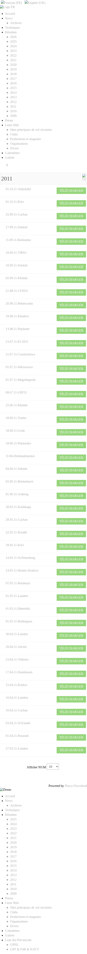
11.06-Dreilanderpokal (20, 456)
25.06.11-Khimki (17, 405)
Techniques (12, 27)
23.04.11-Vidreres (17, 659)
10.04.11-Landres (17, 697)
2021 (13, 60)
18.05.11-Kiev (15, 545)
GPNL (14, 944)
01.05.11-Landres (17, 596)
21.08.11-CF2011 (17, 290)
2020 (13, 64)
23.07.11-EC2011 (17, 341)
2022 (13, 55)
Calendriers (12, 153)
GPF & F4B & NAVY (24, 949)
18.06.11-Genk (15, 430)
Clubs (14, 134)
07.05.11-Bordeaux (18, 583)
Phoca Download (76, 785)
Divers (14, 148)
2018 (13, 74)
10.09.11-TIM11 (16, 252)
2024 (13, 46)
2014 (13, 92)
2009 (13, 115)
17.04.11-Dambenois (19, 672)
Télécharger (71, 190)
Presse (9, 120)
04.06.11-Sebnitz (16, 468)
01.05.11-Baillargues (19, 621)
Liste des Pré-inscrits (18, 940)
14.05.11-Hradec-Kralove (22, 570)
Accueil (10, 13)
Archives (16, 23)
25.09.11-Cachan (17, 214)
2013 (13, 97)
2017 (13, 78)
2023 (13, 50)
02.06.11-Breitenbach (19, 481)
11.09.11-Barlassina (18, 240)
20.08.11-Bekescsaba (19, 303)
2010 (13, 111)
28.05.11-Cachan (17, 519)
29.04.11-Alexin (16, 646)
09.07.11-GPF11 (16, 392)
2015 (13, 88)
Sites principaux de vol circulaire (31, 129)
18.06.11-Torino (16, 418)
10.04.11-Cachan (17, 710)
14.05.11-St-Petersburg (20, 557)
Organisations (19, 143)
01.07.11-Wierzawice (19, 367)
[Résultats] (84, 177)
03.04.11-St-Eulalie (18, 723)
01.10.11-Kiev (15, 201)
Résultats (11, 32)
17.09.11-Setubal (16, 227)
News (9, 18)
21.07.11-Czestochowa (20, 354)
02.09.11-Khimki (17, 278)
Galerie (9, 157)
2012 (13, 102)
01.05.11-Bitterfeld (18, 608)
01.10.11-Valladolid (18, 189)
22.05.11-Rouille (16, 532)
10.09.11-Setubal (16, 265)
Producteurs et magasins (25, 139)
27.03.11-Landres (17, 748)
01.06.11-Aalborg (17, 494)
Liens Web (12, 125)
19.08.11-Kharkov (17, 316)
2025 (13, 41)
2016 (13, 83)
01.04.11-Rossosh (17, 735)
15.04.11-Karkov (17, 685)
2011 (13, 106)
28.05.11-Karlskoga (18, 507)
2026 (13, 37)
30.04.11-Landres (17, 634)
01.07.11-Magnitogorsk (21, 379)
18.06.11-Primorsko (18, 443)
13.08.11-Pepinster (18, 329)
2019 (13, 69)
